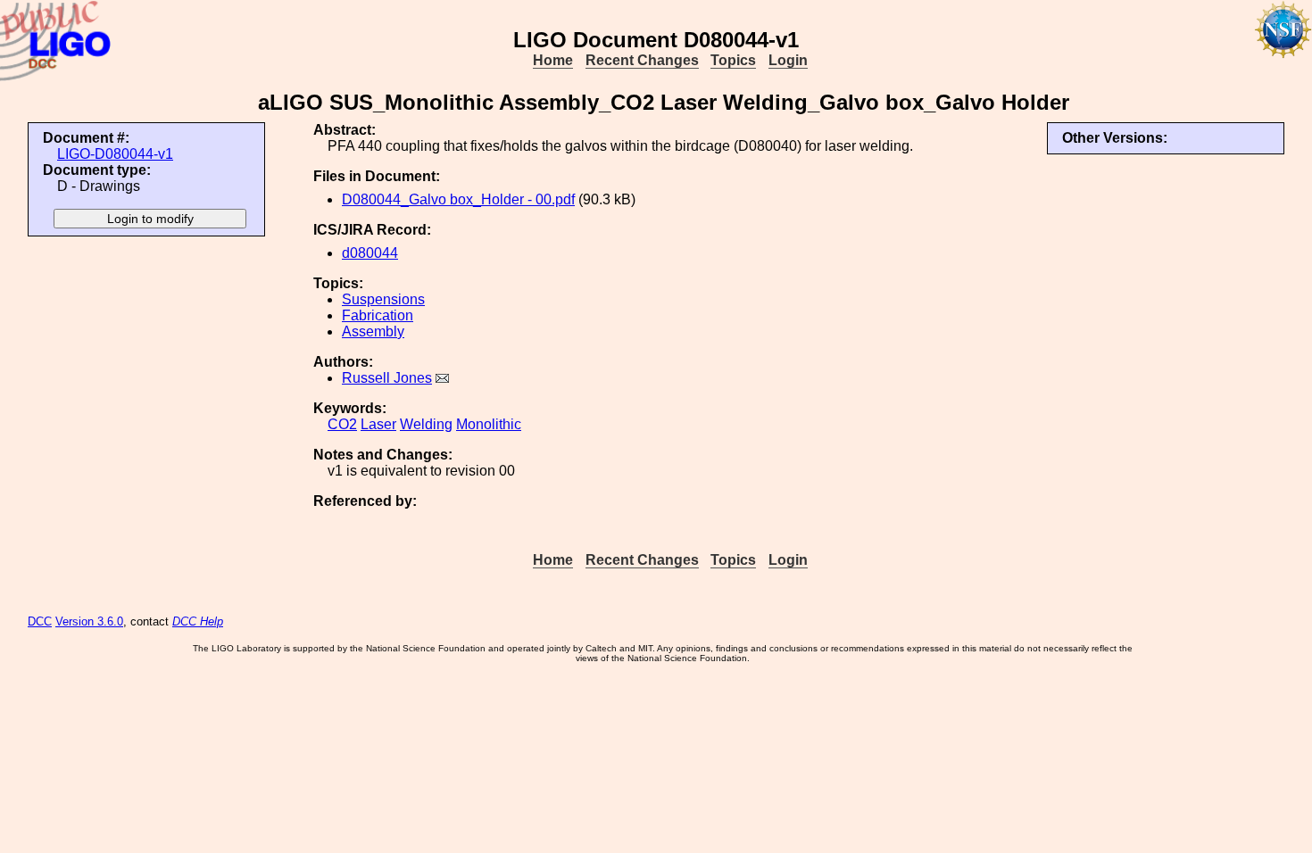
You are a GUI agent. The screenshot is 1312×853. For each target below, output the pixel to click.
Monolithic (488, 424)
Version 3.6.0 (89, 621)
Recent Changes (642, 60)
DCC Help (197, 621)
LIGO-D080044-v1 (115, 153)
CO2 (342, 424)
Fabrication (377, 315)
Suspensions (383, 299)
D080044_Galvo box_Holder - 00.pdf (458, 199)
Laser (378, 424)
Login (788, 60)
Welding (426, 424)
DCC (40, 621)
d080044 (370, 253)
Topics (733, 60)
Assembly (373, 331)
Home (553, 60)
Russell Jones (387, 377)
